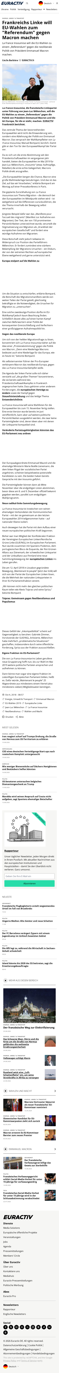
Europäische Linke (33, 703)
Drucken (9, 716)
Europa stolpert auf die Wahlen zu (20, 260)
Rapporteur (36, 9)
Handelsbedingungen (43, 1353)
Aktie (21, 716)
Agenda (7, 1246)
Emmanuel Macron (45, 699)
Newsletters (51, 9)
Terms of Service (29, 1360)
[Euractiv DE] (12, 3)
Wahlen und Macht (33, 711)
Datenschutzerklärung (14, 1345)
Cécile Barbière (10, 60)
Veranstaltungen (12, 1237)
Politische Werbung (13, 1285)
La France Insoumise (37, 707)
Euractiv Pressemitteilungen (17, 1280)
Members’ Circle (11, 1255)
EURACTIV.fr (28, 60)
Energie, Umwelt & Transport (13, 18)
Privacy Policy (9, 1360)
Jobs (5, 1241)
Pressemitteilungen (13, 1251)
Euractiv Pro (9, 1296)
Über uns (8, 1266)
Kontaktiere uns (11, 1271)
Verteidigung (24, 9)
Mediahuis (8, 1275)
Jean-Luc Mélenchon (14, 707)
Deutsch (48, 3)
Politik (13, 9)
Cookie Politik (35, 1345)
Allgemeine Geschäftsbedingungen (21, 1349)
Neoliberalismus (13, 711)
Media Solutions (11, 1227)
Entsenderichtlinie (12, 399)
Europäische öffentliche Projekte (20, 1232)
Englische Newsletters (14, 1314)
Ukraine (5, 9)
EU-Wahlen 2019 (13, 703)
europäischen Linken (41, 559)
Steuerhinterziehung (13, 396)
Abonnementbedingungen (17, 1353)
